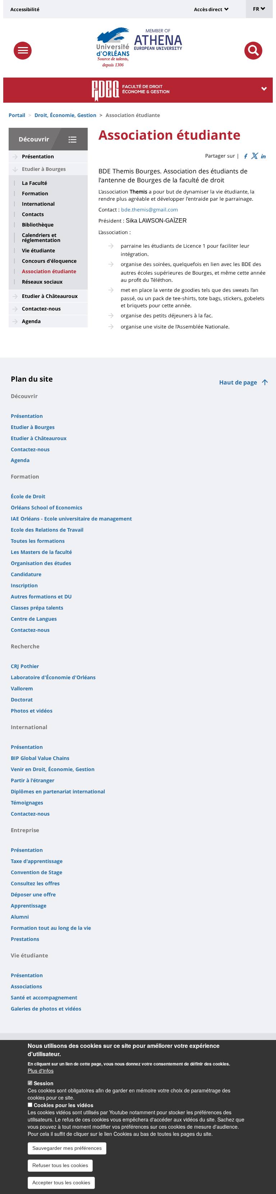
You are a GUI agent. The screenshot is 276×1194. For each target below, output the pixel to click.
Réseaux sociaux (42, 281)
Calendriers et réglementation (41, 238)
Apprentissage (28, 905)
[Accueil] (113, 41)
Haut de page (238, 382)
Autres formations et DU (41, 596)
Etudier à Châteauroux (50, 296)
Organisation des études (41, 563)
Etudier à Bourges (44, 168)
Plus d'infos (41, 1070)
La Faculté (34, 183)
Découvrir (34, 139)
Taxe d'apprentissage (37, 861)
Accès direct (208, 9)
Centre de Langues (34, 618)
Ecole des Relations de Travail (47, 529)
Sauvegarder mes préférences (67, 1148)
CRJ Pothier (25, 666)
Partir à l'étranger (32, 780)
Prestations (25, 939)
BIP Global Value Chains (40, 758)
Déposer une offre (33, 894)
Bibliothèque (38, 224)
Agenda (31, 321)
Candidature (26, 574)
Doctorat (22, 699)
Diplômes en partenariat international (58, 791)
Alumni (20, 916)
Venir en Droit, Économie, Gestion (53, 769)
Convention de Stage (36, 872)
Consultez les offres (35, 883)
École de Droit (28, 496)
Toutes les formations (38, 540)
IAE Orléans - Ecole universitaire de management (71, 518)
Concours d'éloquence (49, 260)
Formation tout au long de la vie (51, 927)
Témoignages (27, 802)
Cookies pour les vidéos (63, 1105)
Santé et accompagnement (44, 997)
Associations (26, 986)
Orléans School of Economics (46, 507)
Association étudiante (49, 271)
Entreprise (25, 830)
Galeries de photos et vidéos (46, 1008)
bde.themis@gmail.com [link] (149, 209)
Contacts (33, 214)
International (38, 203)
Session (44, 1083)
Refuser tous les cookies (60, 1165)
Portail (17, 115)
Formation (35, 193)
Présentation (38, 156)
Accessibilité (25, 9)
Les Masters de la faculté (41, 552)
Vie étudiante (38, 250)
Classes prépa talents (37, 607)
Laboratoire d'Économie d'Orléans (53, 677)
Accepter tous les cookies (61, 1182)
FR (257, 8)
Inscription (24, 585)
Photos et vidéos (31, 710)
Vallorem (22, 688)
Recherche (25, 646)
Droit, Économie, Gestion (65, 115)
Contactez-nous (41, 308)
